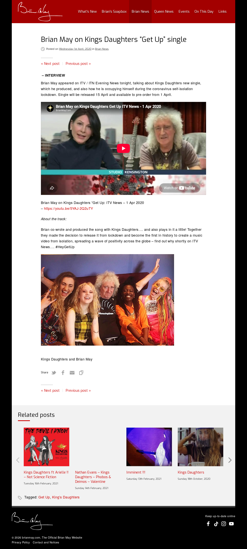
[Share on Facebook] (63, 372)
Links (222, 11)
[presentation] (17, 460)
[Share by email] (72, 372)
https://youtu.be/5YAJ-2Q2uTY (68, 208)
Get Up (44, 496)
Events (183, 11)
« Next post (50, 63)
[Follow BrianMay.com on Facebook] (208, 524)
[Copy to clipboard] (81, 372)
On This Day (204, 11)
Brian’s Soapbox (114, 11)
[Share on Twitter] (54, 372)
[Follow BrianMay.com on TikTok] (216, 524)
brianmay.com (31, 537)
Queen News (163, 11)
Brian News (140, 11)
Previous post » (78, 63)
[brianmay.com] (40, 11)
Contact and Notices (46, 542)
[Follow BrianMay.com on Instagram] (224, 524)
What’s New (87, 11)
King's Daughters (66, 496)
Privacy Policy (21, 542)
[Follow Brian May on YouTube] (231, 524)
